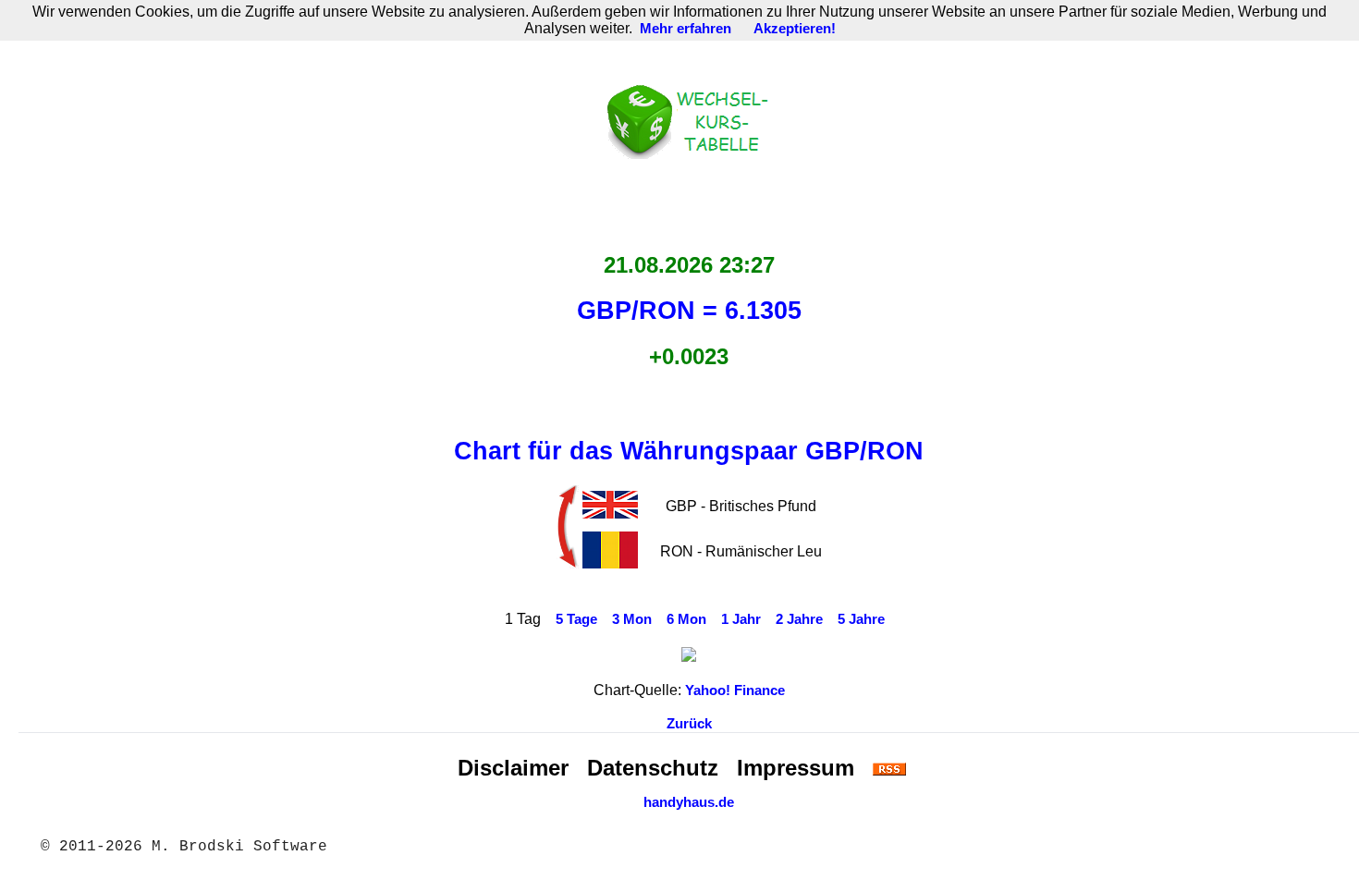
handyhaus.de (688, 802)
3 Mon (632, 619)
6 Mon (686, 619)
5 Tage (576, 619)
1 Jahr (741, 619)
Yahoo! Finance (735, 690)
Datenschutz (652, 767)
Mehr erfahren (685, 28)
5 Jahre (861, 619)
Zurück (689, 723)
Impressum (795, 767)
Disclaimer (513, 767)
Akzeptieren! (794, 28)
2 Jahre (799, 619)
